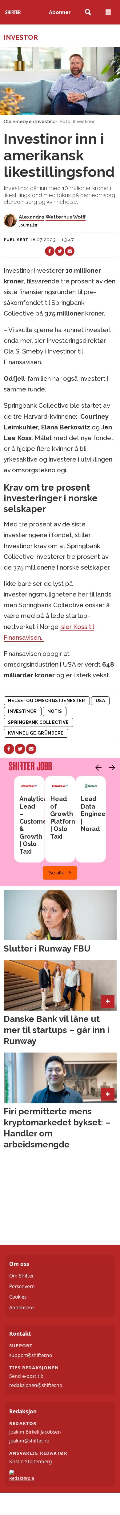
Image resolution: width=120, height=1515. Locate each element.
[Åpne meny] (108, 12)
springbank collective (38, 722)
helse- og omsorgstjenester (46, 700)
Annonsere (21, 1307)
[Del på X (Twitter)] (60, 251)
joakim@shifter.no (29, 1440)
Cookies (17, 1296)
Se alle (57, 873)
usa (100, 700)
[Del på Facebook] (49, 251)
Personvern (22, 1286)
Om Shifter (21, 1275)
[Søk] (88, 12)
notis (54, 711)
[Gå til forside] (13, 12)
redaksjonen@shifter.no (35, 1385)
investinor (22, 711)
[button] (97, 767)
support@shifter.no (30, 1355)
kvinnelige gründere (36, 733)
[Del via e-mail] (69, 251)
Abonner (60, 12)
